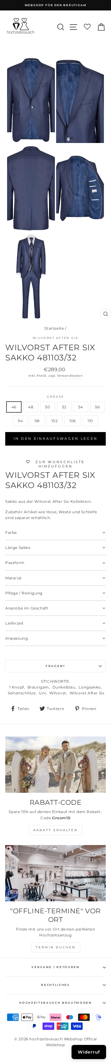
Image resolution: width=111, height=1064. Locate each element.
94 (20, 421)
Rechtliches (55, 985)
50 (47, 407)
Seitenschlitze (21, 693)
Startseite (54, 328)
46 (13, 407)
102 (54, 421)
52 (64, 407)
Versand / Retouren (55, 967)
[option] (55, 5)
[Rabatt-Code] (55, 764)
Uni (42, 693)
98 (37, 421)
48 (30, 407)
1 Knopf (16, 687)
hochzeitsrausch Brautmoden (55, 1002)
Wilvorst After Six (55, 337)
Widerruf (89, 1052)
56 (97, 407)
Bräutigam (38, 687)
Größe (55, 396)
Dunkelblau (64, 687)
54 (80, 407)
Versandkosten (70, 376)
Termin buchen (56, 947)
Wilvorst (57, 693)
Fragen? (55, 666)
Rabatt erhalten (55, 830)
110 (90, 421)
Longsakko (90, 687)
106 (72, 421)
